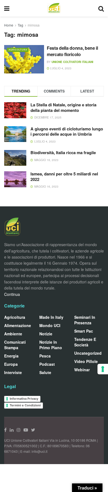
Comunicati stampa (15, 344)
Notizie (45, 333)
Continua (12, 294)
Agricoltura (18, 49)
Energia (11, 356)
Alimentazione (17, 325)
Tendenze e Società (85, 342)
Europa (11, 364)
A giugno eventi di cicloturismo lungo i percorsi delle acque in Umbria (66, 131)
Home (8, 25)
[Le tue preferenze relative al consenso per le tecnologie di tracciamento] (102, 369)
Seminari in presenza (84, 319)
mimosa (34, 25)
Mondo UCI (49, 325)
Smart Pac (83, 331)
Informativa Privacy (24, 399)
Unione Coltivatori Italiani (72, 62)
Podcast (47, 364)
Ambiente (13, 333)
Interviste (13, 372)
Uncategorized (88, 353)
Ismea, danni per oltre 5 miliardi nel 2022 (64, 176)
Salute (45, 372)
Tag (20, 25)
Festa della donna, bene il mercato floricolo (72, 51)
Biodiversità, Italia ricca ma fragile (63, 152)
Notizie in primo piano (50, 344)
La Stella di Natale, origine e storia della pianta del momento (63, 107)
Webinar (82, 369)
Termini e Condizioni (25, 405)
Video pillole (86, 361)
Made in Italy (51, 317)
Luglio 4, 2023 (60, 68)
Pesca (45, 356)
